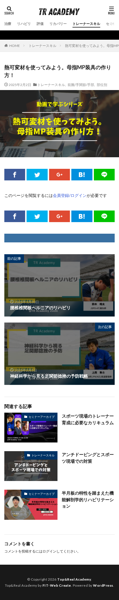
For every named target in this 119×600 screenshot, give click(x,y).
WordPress (103, 585)
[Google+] (59, 174)
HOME (14, 45)
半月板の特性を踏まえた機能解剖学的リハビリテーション (88, 499)
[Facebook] (14, 174)
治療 (7, 23)
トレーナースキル (86, 23)
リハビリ (24, 23)
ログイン (49, 551)
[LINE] (104, 174)
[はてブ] (81, 174)
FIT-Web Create (56, 585)
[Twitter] (37, 174)
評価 (40, 23)
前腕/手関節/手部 (81, 84)
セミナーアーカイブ (42, 416)
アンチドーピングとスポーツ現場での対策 (88, 458)
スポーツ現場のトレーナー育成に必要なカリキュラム (88, 419)
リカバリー (58, 23)
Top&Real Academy (74, 579)
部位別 (102, 84)
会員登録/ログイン (70, 195)
